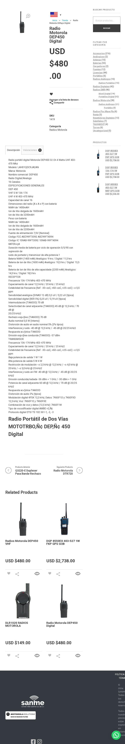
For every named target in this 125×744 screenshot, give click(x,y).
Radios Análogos (101, 79)
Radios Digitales (101, 86)
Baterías (97, 63)
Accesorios (99, 53)
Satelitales (98, 121)
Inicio (54, 20)
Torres (96, 127)
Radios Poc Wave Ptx (103, 111)
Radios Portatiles (107, 83)
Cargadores (99, 66)
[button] (116, 735)
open (28, 16)
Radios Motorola (58, 129)
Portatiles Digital (106, 96)
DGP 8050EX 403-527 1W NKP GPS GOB (112, 187)
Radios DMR (99, 89)
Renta (96, 114)
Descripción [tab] (13, 150)
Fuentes (97, 69)
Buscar (106, 28)
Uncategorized (100, 130)
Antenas (97, 60)
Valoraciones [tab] (32, 150)
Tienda (65, 20)
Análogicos (99, 56)
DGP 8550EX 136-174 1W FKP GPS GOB (112, 170)
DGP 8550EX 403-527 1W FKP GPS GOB (112, 154)
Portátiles (98, 76)
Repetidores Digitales (104, 118)
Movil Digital (105, 93)
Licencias (98, 72)
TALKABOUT (99, 124)
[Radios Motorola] (32, 701)
